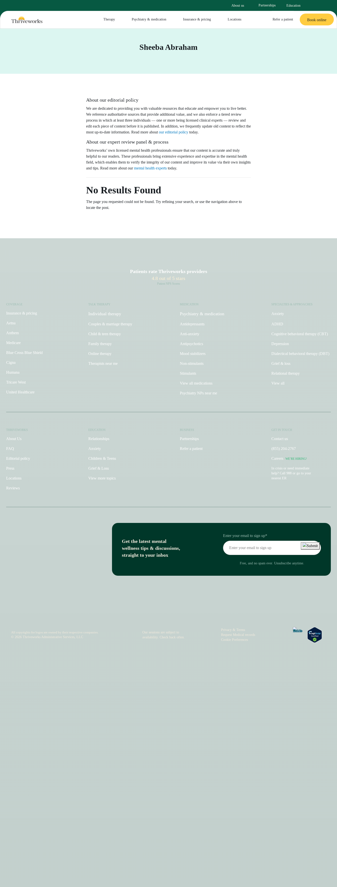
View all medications (196, 383)
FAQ (10, 448)
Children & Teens (102, 458)
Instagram (141, 615)
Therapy (109, 19)
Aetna (11, 323)
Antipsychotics (191, 344)
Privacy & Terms (233, 630)
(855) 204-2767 (283, 448)
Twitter (193, 615)
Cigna (11, 362)
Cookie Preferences (234, 640)
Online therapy (100, 353)
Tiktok (150, 615)
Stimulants (188, 373)
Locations (234, 19)
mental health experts (150, 168)
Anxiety (277, 314)
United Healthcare (20, 392)
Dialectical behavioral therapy (300, 353)
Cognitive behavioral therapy (299, 334)
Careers (289, 458)
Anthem (12, 333)
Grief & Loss (98, 468)
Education (293, 5)
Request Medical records (238, 635)
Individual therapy (104, 313)
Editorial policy (18, 458)
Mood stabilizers (193, 353)
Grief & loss (280, 363)
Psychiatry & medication (149, 19)
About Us (13, 439)
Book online (316, 20)
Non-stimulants (192, 363)
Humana (12, 372)
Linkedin (182, 615)
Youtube (171, 615)
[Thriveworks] (27, 19)
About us (237, 5)
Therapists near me (103, 363)
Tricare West (16, 382)
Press (10, 468)
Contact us (279, 439)
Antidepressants (192, 324)
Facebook (161, 615)
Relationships (98, 439)
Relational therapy (285, 373)
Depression (280, 344)
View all (277, 383)
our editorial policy (173, 132)
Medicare (13, 343)
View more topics (102, 478)
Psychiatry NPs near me (198, 393)
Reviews (13, 488)
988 (289, 473)
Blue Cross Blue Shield (24, 353)
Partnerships (267, 5)
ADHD (277, 324)
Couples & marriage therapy (110, 324)
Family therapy (100, 344)
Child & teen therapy (104, 334)
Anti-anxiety (189, 334)
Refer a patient (283, 19)
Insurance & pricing (197, 19)
